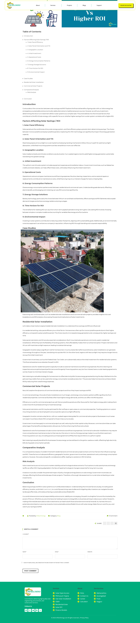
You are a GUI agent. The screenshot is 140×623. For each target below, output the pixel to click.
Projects (69, 5)
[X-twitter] (40, 610)
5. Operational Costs (34, 57)
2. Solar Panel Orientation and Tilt (38, 46)
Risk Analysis (31, 92)
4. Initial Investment (34, 53)
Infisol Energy (41, 516)
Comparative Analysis (31, 90)
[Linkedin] (26, 610)
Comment (26, 534)
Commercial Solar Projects (33, 86)
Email (57, 551)
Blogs (84, 5)
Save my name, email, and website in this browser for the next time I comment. (46, 562)
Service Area (98, 588)
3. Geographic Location (35, 49)
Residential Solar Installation (34, 82)
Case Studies (28, 78)
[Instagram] (29, 610)
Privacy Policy (84, 618)
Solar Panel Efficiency (34, 125)
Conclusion (28, 99)
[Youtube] (33, 610)
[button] (53, 5)
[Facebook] (36, 610)
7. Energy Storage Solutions (36, 64)
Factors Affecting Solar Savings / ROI (36, 39)
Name (24, 551)
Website (89, 551)
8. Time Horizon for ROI (35, 68)
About (38, 5)
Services (52, 5)
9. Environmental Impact (36, 72)
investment (47, 489)
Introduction (28, 36)
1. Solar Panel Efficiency (35, 42)
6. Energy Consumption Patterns (38, 61)
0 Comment (113, 516)
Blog (58, 516)
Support (99, 5)
